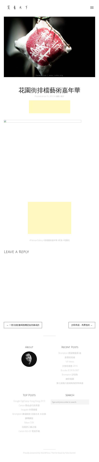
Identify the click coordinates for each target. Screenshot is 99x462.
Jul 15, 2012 (49, 96)
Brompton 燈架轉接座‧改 (69, 353)
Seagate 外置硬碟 (29, 409)
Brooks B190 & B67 (70, 370)
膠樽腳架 (29, 418)
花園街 (67, 240)
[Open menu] (92, 7)
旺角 (61, 240)
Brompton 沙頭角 (70, 374)
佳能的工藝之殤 (29, 426)
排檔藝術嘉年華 (51, 240)
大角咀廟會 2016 (70, 366)
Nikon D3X (29, 422)
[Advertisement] (49, 106)
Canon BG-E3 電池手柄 (29, 431)
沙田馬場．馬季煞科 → (81, 325)
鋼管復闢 (70, 378)
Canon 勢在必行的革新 (29, 405)
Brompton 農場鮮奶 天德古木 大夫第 (29, 414)
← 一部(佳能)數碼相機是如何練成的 (23, 325)
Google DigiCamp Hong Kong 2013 (29, 401)
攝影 (58, 96)
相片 (62, 96)
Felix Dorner (70, 453)
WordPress (45, 453)
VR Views (70, 361)
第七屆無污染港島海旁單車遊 (69, 383)
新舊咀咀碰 (70, 357)
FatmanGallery (37, 240)
